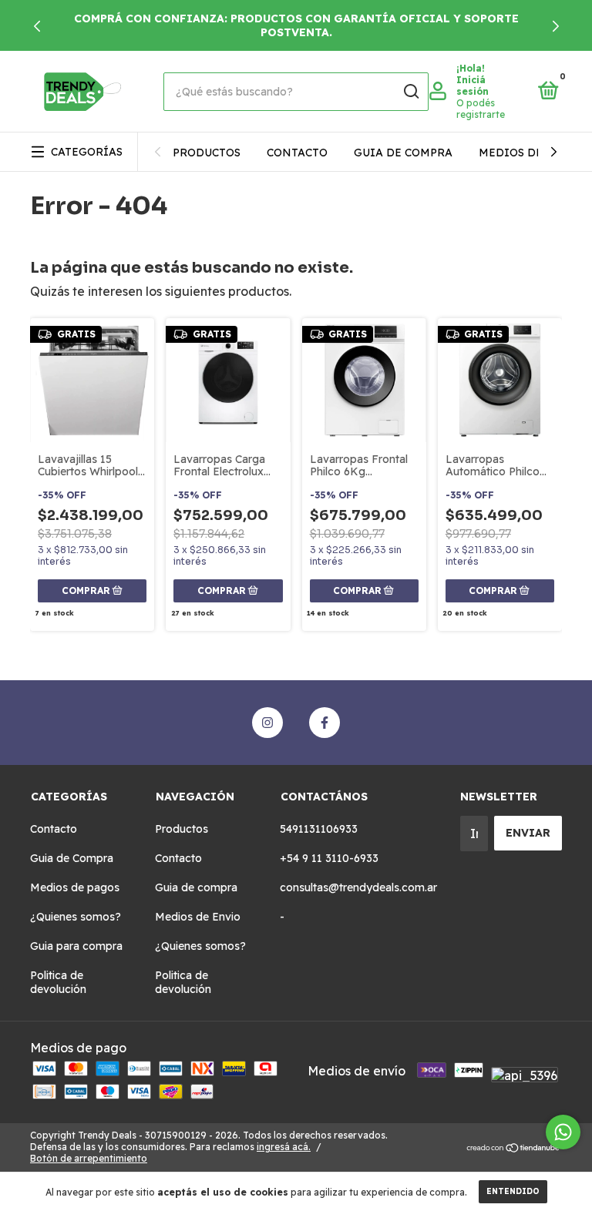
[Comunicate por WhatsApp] (563, 1132)
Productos (206, 152)
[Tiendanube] (514, 1148)
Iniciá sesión (472, 85)
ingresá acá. (284, 1146)
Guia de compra (403, 152)
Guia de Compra (71, 858)
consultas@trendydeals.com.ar (358, 887)
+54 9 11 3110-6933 (329, 858)
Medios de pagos (74, 887)
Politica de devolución (58, 982)
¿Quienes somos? (75, 917)
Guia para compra (76, 946)
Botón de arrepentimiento (88, 1158)
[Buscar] (410, 92)
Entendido (513, 1191)
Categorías (87, 152)
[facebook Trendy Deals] (324, 722)
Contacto (297, 152)
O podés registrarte (480, 108)
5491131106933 (319, 829)
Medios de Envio (531, 152)
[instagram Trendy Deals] (267, 722)
